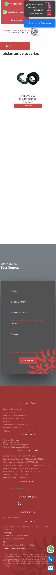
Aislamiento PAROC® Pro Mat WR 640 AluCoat (22, 471)
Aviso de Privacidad (11, 518)
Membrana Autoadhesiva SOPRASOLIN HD (20, 462)
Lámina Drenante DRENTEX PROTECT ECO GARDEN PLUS (26, 465)
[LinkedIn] (15, 503)
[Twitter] (19, 503)
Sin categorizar (9, 412)
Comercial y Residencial (13, 409)
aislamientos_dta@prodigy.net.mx (17, 548)
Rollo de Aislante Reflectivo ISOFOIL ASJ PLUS (21, 468)
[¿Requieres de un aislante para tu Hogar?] (49, 9)
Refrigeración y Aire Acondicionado (18, 424)
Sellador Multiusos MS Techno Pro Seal (19, 456)
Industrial (7, 431)
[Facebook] (6, 503)
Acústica (6, 421)
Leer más (28, 105)
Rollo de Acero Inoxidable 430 (15, 474)
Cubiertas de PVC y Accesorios (15, 415)
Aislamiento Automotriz (13, 418)
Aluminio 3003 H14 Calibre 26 (15, 477)
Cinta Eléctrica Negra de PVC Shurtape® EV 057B (23, 459)
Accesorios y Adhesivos (12, 428)
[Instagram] (10, 503)
